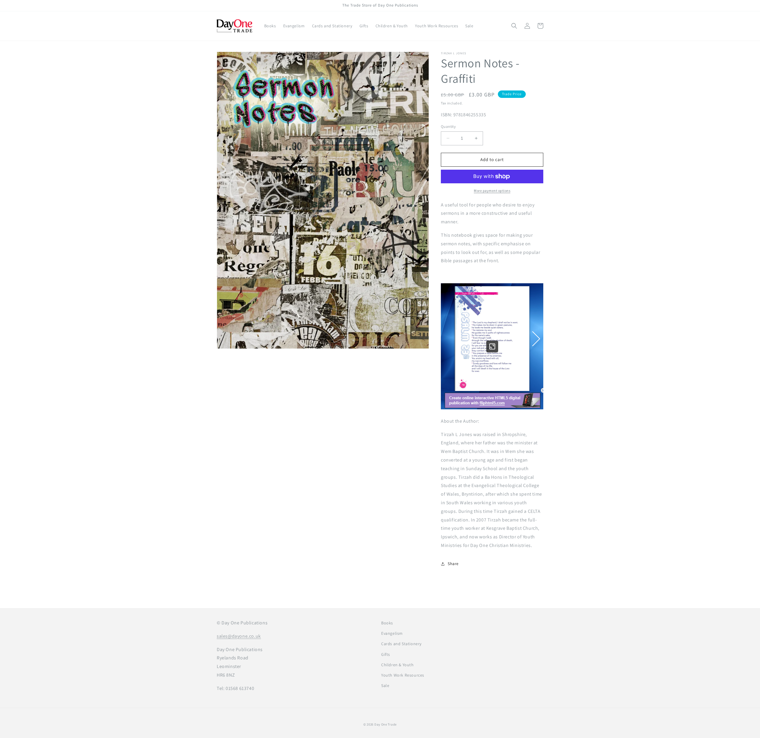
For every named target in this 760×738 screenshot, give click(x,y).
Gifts (385, 654)
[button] (514, 25)
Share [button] (453, 563)
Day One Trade (385, 724)
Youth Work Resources (402, 675)
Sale (385, 685)
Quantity (448, 126)
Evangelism (392, 633)
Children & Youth (397, 664)
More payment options (492, 190)
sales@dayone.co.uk (239, 636)
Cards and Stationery (401, 643)
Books (387, 623)
